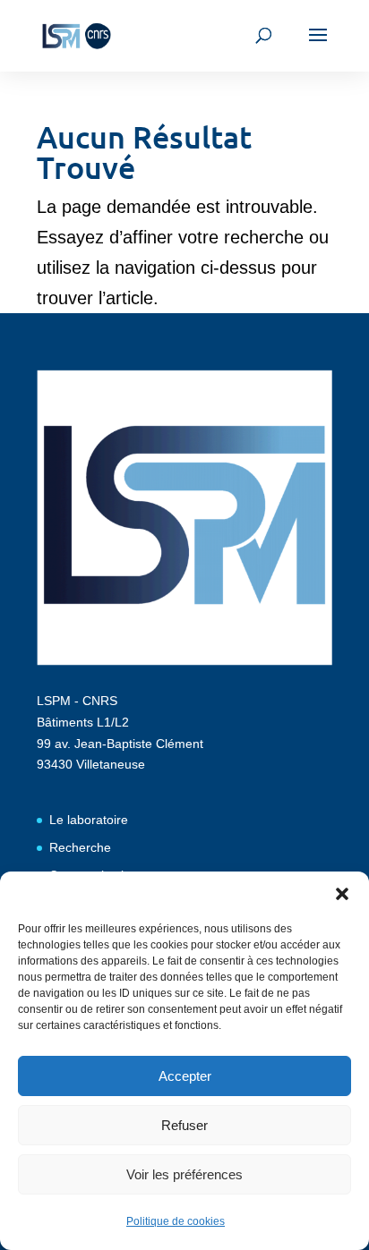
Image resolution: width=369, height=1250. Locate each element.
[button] (342, 894)
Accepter (185, 1076)
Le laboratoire (88, 819)
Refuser (184, 1125)
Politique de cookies (175, 1221)
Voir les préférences (184, 1174)
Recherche (80, 847)
